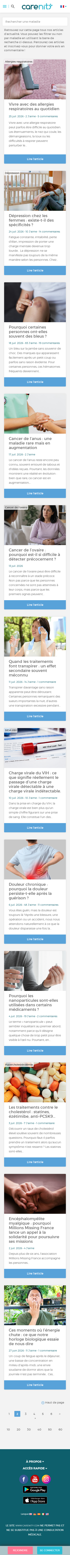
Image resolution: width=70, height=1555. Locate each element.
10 (8, 1429)
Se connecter (50, 1550)
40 (39, 1429)
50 (50, 1429)
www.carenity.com (27, 1525)
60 (60, 1429)
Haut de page (54, 1402)
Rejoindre (20, 1550)
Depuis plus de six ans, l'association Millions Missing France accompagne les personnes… (34, 1258)
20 (18, 1429)
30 (29, 1429)
